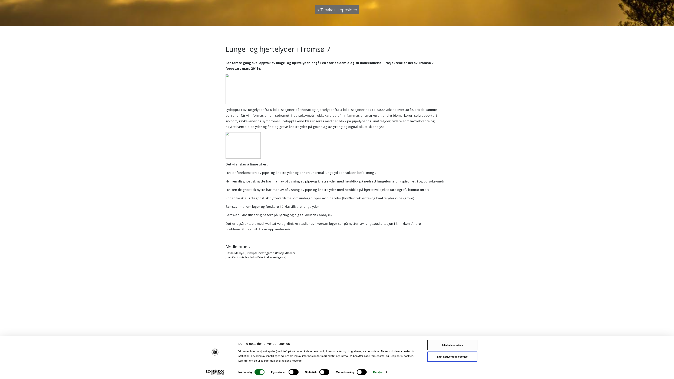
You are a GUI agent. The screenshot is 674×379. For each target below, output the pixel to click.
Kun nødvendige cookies (452, 356)
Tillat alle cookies (452, 345)
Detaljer (378, 372)
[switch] (294, 372)
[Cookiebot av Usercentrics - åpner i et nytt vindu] (215, 372)
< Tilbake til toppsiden (337, 10)
